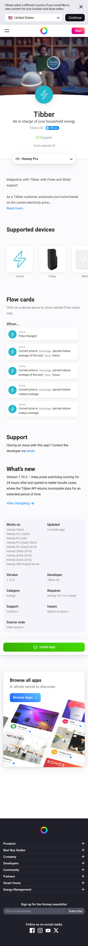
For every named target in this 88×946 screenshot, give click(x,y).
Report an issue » (58, 611)
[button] (33, 17)
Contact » (13, 611)
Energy (11, 595)
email (30, 451)
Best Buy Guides (14, 850)
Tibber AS (53, 580)
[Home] (44, 30)
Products (9, 843)
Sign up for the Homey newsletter (44, 904)
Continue (75, 18)
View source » (15, 627)
